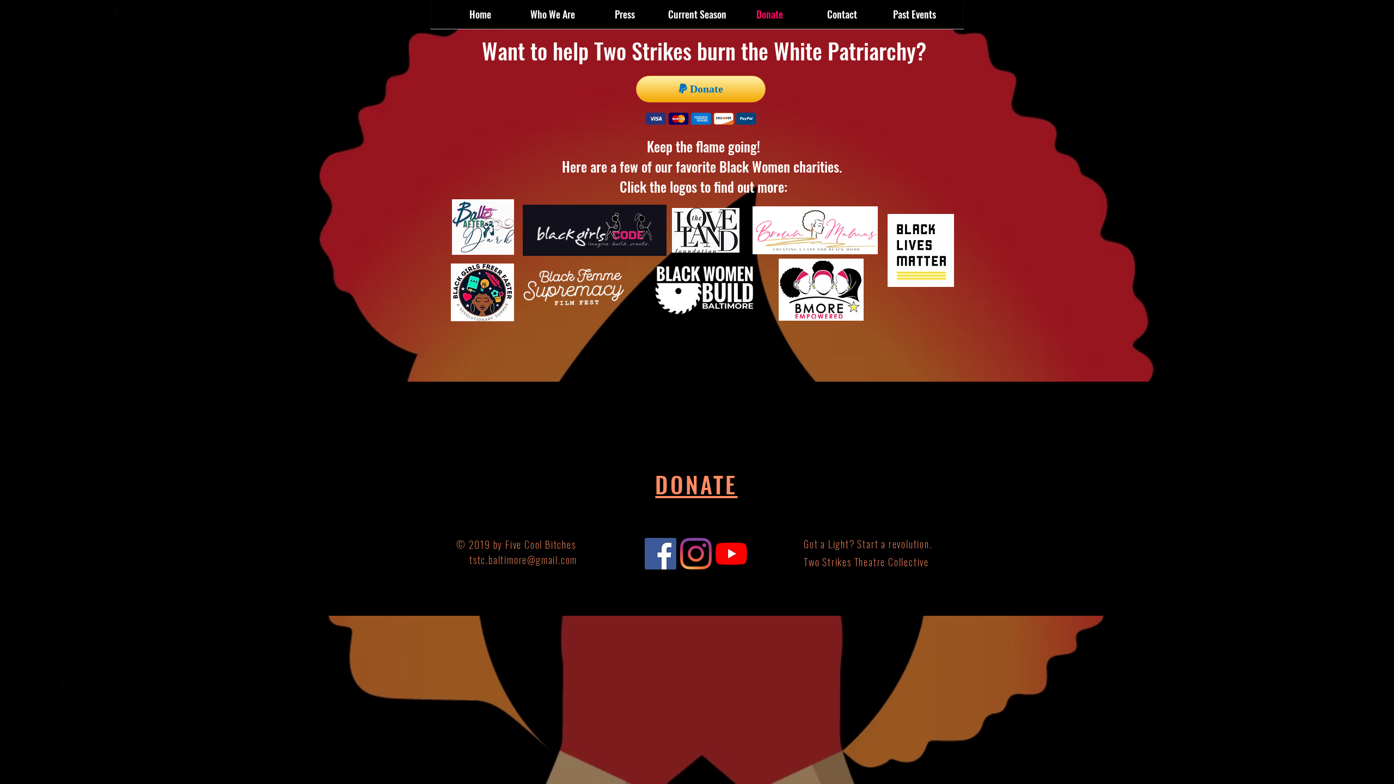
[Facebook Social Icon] (660, 553)
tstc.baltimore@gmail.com (523, 560)
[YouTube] (731, 553)
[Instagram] (696, 553)
